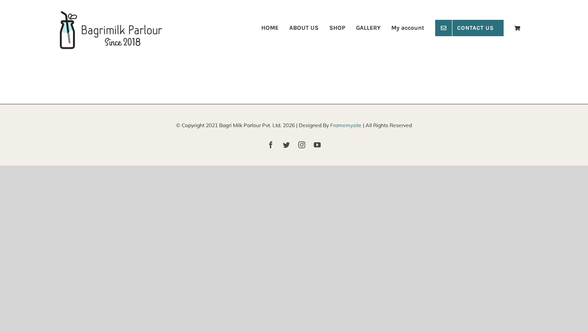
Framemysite (346, 125)
